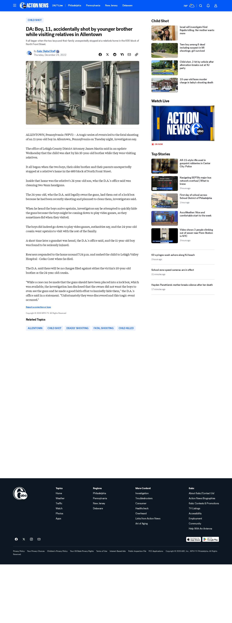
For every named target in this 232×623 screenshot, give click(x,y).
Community (195, 523)
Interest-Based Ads (118, 551)
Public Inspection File (137, 551)
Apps (58, 518)
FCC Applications (156, 551)
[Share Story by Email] (129, 54)
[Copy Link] (136, 54)
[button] (14, 5)
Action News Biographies (202, 498)
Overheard (141, 513)
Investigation (142, 493)
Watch (59, 508)
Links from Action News (147, 518)
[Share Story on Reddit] (114, 54)
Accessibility (195, 513)
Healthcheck (141, 508)
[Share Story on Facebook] (100, 54)
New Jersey (111, 5)
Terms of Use (101, 551)
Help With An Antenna (200, 528)
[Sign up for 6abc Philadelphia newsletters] (39, 539)
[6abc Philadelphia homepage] (34, 5)
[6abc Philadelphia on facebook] (16, 539)
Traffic (59, 503)
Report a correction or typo (38, 307)
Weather (60, 498)
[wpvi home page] (20, 493)
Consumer (140, 503)
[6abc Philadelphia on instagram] (31, 539)
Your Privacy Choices (36, 551)
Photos (59, 513)
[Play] (182, 123)
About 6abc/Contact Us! (201, 493)
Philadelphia (74, 5)
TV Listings (194, 508)
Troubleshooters (143, 498)
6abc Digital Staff (46, 51)
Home (59, 493)
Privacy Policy (19, 551)
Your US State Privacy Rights (82, 551)
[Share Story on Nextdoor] (122, 54)
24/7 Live (57, 5)
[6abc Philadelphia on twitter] (24, 539)
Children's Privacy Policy (57, 551)
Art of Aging (141, 523)
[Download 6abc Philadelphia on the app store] (193, 539)
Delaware (127, 5)
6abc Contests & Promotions (204, 503)
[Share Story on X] (107, 54)
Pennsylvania (93, 5)
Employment (195, 518)
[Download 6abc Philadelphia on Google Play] (210, 539)
